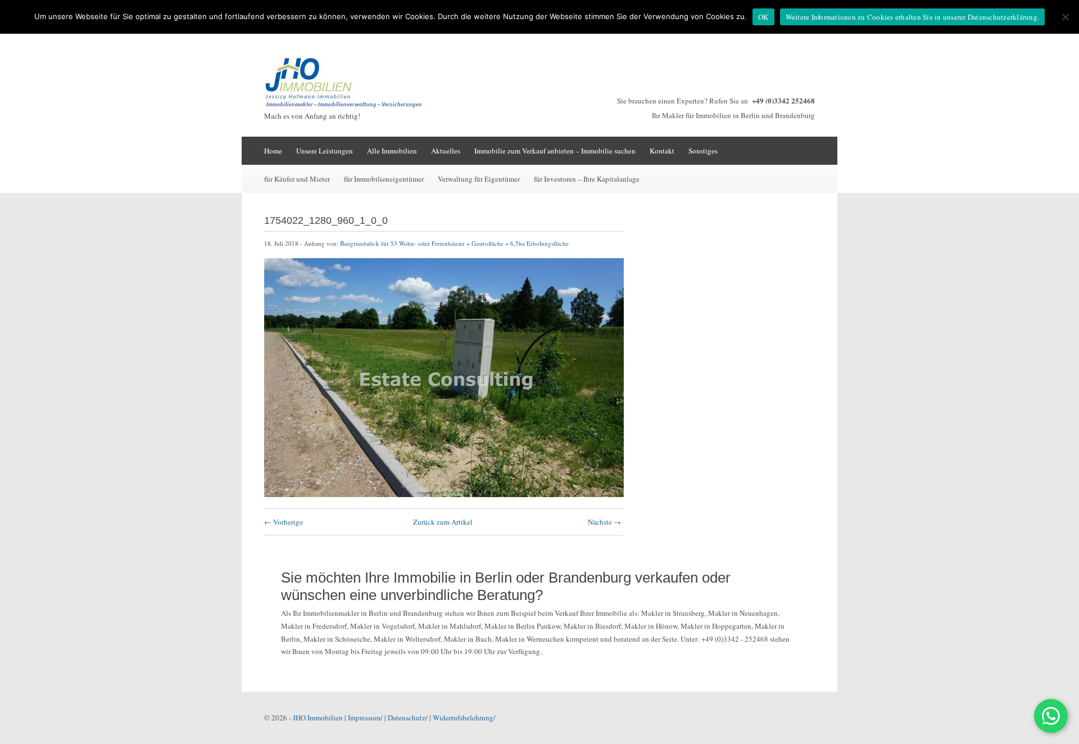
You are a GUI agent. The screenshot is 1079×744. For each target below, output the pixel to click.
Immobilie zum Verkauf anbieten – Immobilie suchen (555, 151)
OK (763, 17)
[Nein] (1065, 16)
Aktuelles (445, 151)
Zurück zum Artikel (443, 522)
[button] (1051, 716)
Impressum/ (365, 718)
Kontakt (662, 151)
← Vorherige (283, 522)
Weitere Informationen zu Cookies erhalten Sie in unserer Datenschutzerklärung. (913, 17)
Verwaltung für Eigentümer (479, 179)
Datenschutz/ (408, 718)
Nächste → (604, 522)
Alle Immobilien (392, 151)
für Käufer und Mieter (297, 179)
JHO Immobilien (318, 718)
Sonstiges (703, 151)
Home (273, 151)
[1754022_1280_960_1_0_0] (444, 494)
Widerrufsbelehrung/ (464, 718)
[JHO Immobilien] (348, 107)
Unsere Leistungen (324, 151)
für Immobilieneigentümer (384, 179)
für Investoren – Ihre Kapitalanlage (587, 179)
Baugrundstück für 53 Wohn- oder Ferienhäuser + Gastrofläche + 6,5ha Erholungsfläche (454, 243)
